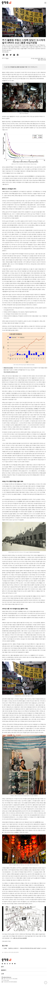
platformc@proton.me (7, 977)
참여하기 (3, 970)
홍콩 (7, 58)
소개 (2, 973)
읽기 (2, 966)
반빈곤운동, (37, 58)
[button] (45, 2)
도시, (44, 58)
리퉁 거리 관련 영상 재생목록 (20, 938)
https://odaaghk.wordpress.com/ (11, 372)
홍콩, (42, 58)
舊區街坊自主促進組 (8, 367)
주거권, (32, 58)
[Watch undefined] (24, 918)
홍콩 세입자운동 (42, 59)
